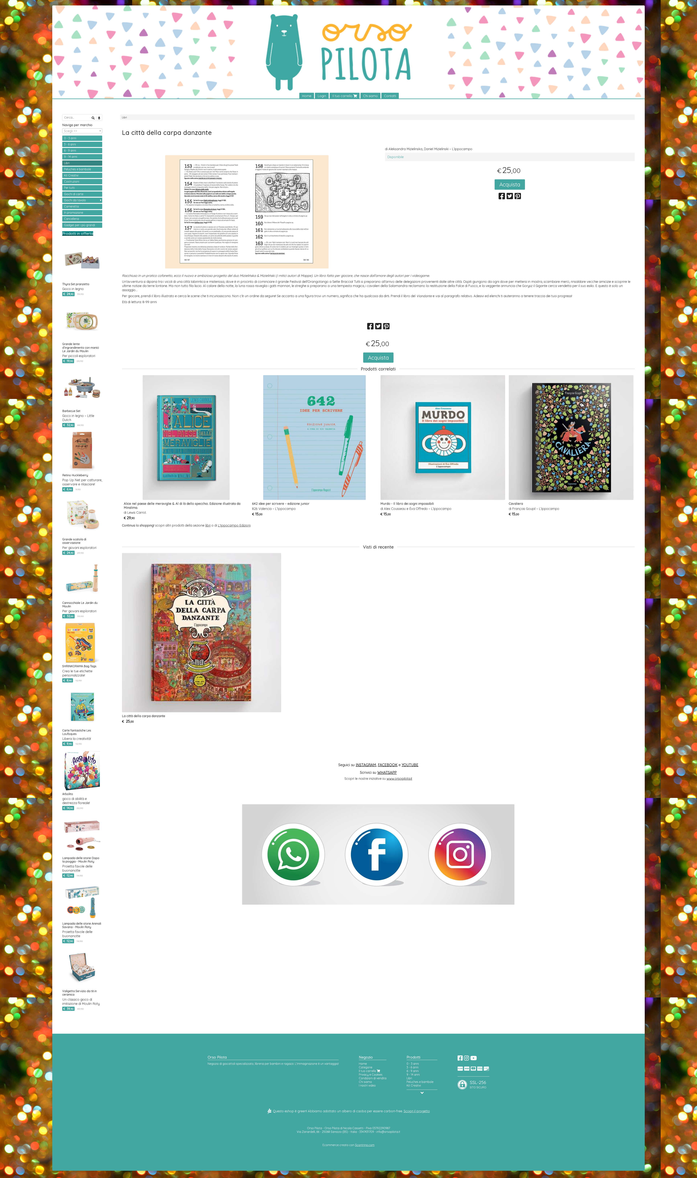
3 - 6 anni (70, 144)
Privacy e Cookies (370, 1074)
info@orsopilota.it (388, 1132)
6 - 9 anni (70, 150)
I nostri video (367, 1085)
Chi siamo (370, 96)
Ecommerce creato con (348, 1145)
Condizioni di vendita (372, 1078)
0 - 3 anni (70, 138)
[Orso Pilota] (348, 52)
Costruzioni (71, 181)
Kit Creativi (71, 175)
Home (306, 96)
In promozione (73, 212)
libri (208, 525)
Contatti (390, 96)
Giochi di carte (73, 194)
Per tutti (69, 187)
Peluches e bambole (77, 169)
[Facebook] (460, 1059)
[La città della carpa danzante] (247, 213)
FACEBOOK (388, 765)
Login (322, 96)
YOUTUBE (410, 765)
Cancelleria (71, 219)
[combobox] (82, 130)
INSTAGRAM (366, 765)
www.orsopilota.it (399, 778)
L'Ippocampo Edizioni (234, 525)
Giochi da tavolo (75, 200)
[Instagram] (466, 1059)
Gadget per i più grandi (79, 225)
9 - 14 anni (70, 156)
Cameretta (71, 206)
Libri (124, 117)
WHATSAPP (387, 772)
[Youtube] (473, 1059)
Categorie (365, 1067)
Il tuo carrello (342, 96)
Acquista (509, 184)
